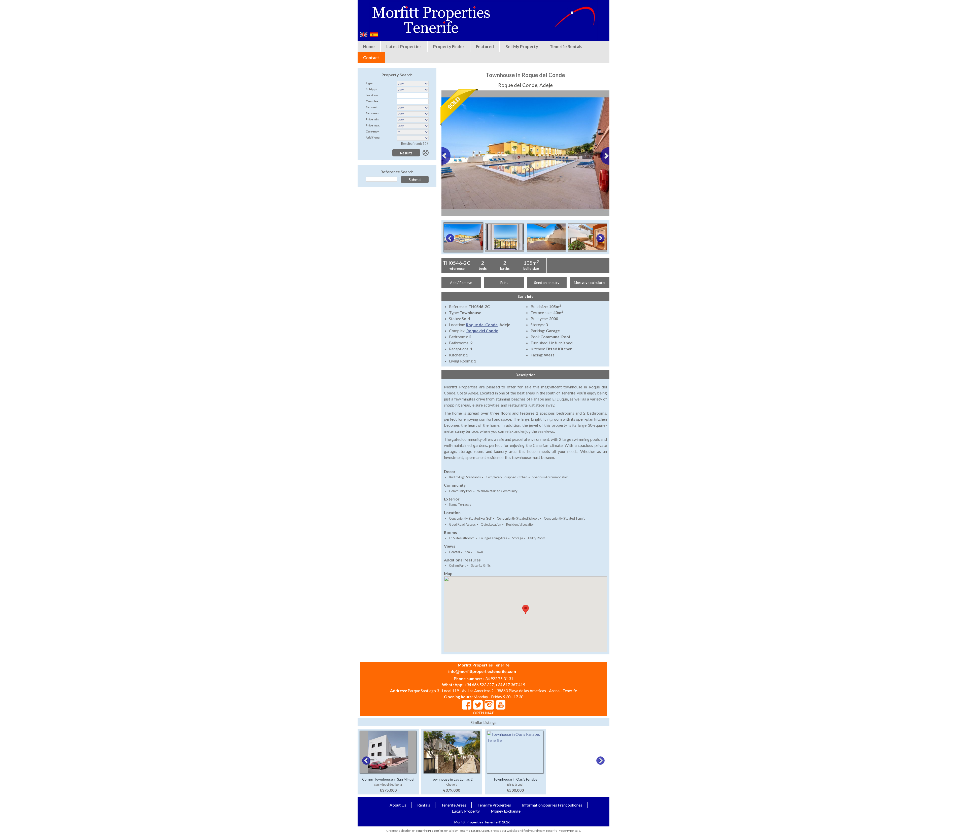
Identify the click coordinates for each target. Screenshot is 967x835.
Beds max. (372, 113)
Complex (372, 101)
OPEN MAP (483, 712)
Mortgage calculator (590, 282)
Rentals (423, 805)
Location (372, 95)
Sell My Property (521, 46)
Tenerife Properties (494, 805)
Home (369, 46)
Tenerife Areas (453, 805)
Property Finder (448, 46)
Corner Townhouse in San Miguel (388, 779)
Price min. (372, 119)
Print (504, 282)
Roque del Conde (482, 324)
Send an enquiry (546, 282)
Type (369, 83)
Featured (485, 46)
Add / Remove (461, 282)
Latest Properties (404, 46)
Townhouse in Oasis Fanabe (515, 779)
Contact (371, 57)
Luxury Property (466, 811)
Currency (372, 131)
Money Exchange (506, 811)
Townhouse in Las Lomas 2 (452, 779)
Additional (373, 137)
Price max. (373, 125)
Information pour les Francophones (552, 805)
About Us (398, 805)
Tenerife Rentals (566, 46)
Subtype (371, 89)
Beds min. (372, 107)
